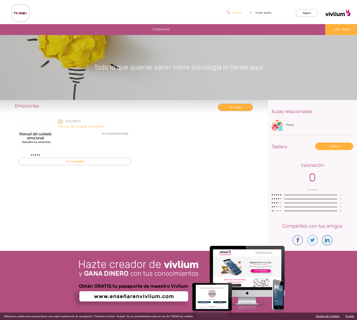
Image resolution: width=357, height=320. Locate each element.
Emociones (161, 29)
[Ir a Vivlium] (337, 13)
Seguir (307, 13)
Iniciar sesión (263, 12)
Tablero (346, 29)
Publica (334, 146)
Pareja (290, 124)
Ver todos (235, 107)
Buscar (237, 12)
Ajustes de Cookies (328, 316)
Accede (75, 161)
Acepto (349, 316)
